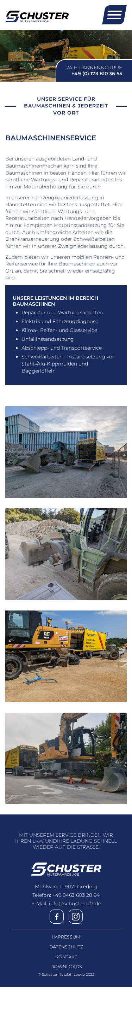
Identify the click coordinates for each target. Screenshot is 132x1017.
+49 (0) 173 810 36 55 (96, 73)
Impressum (66, 937)
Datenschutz (66, 947)
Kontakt (66, 956)
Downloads (66, 966)
